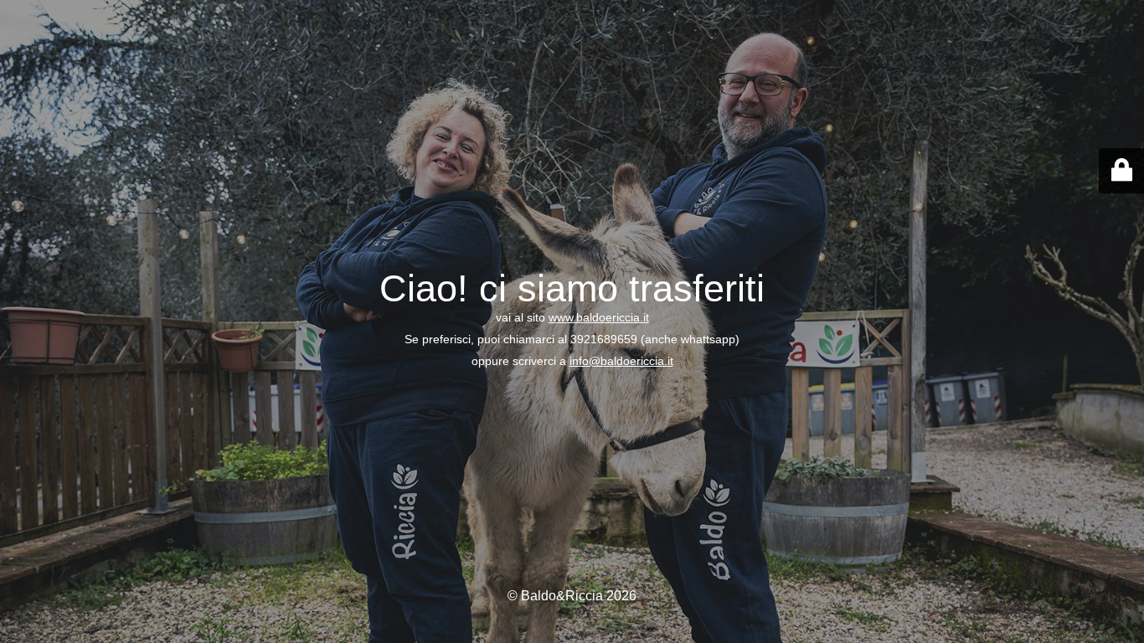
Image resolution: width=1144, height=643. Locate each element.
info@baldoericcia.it (621, 361)
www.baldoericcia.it (599, 317)
